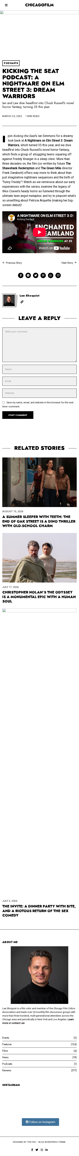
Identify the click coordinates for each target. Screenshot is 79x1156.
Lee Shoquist (30, 295)
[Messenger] (28, 275)
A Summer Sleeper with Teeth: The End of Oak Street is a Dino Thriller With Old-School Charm (38, 521)
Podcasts (11, 63)
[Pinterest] (43, 275)
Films (5, 1051)
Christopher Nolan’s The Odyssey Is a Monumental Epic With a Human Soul (39, 597)
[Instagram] (42, 1150)
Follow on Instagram (42, 1122)
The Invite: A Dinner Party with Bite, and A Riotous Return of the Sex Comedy (39, 911)
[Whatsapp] (50, 275)
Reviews (6, 1070)
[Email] (58, 275)
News (5, 1057)
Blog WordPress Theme (52, 1142)
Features (7, 1044)
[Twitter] (35, 275)
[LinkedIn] (46, 1150)
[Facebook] (20, 275)
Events (5, 1038)
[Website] (22, 302)
